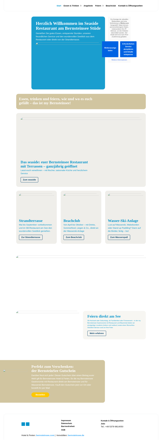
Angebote (88, 6)
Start (59, 6)
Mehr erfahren (97, 333)
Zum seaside (29, 180)
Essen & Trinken (71, 6)
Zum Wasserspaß (119, 237)
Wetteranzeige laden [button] (110, 49)
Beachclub (111, 6)
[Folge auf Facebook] (23, 424)
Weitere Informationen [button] (119, 60)
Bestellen (40, 395)
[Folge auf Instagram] (27, 424)
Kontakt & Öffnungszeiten (130, 6)
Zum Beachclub (74, 237)
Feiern (98, 6)
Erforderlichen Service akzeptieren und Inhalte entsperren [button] (128, 49)
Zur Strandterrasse (30, 237)
